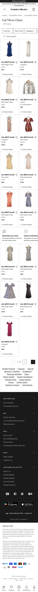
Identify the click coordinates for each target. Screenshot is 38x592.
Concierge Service (10, 406)
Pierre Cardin (8, 377)
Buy (5, 413)
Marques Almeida (14, 374)
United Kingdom (13, 579)
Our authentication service (13, 420)
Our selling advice (10, 438)
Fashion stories (9, 485)
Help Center (8, 456)
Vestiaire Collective (12, 467)
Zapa (26, 374)
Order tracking (9, 417)
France (5, 579)
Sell (5, 431)
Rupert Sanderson (25, 377)
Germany (30, 579)
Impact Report (9, 478)
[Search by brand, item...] (4, 9)
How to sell (7, 435)
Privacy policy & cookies (18, 519)
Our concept (8, 402)
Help (5, 453)
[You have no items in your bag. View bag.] (33, 9)
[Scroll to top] (33, 362)
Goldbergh (27, 371)
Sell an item (8, 442)
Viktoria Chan (10, 379)
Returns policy (9, 424)
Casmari (21, 368)
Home (4, 15)
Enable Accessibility (19, 1)
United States (23, 579)
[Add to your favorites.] (16, 62)
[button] (33, 9)
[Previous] (13, 362)
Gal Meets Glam (15, 15)
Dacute (30, 368)
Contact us (7, 460)
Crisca (11, 382)
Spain (17, 580)
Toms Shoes (27, 385)
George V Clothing (12, 371)
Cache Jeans (21, 382)
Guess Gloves (25, 379)
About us (7, 471)
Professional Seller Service (14, 445)
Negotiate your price (10, 235)
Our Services (9, 399)
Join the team (8, 481)
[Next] (24, 362)
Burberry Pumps (12, 385)
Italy (21, 580)
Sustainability (8, 474)
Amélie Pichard (8, 368)
